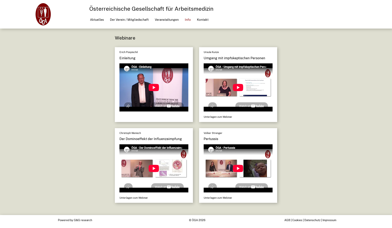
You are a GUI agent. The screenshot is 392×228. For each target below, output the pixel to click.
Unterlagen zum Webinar (218, 116)
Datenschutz (312, 220)
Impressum (329, 220)
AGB (287, 220)
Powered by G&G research (75, 220)
